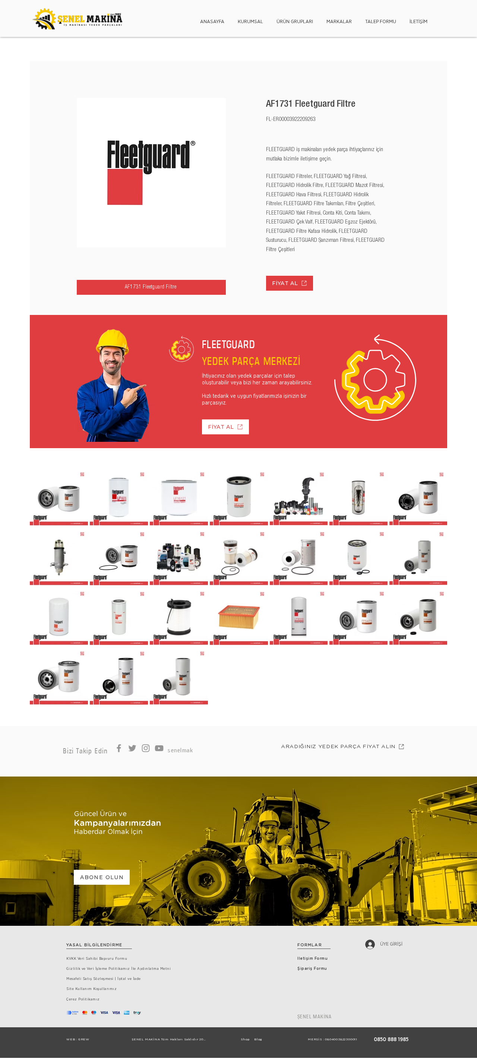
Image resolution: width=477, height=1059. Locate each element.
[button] (250, 18)
